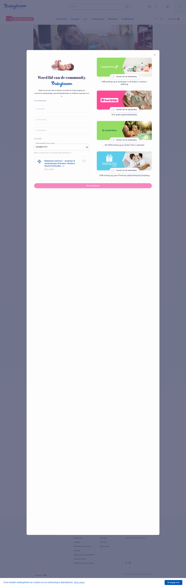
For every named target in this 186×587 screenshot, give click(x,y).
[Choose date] (87, 148)
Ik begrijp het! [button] (174, 582)
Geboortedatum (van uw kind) (45, 144)
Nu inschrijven (93, 186)
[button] (61, 166)
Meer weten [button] (79, 582)
